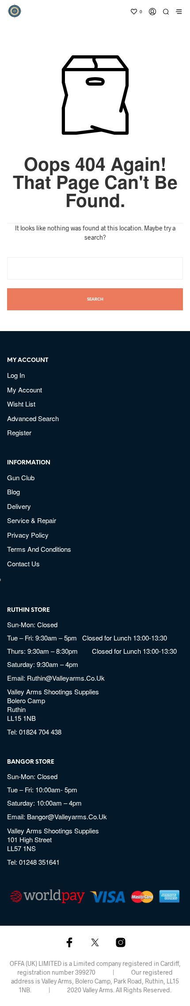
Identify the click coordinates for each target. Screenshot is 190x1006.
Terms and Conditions (39, 549)
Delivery (19, 506)
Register (19, 432)
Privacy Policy (28, 534)
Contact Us (23, 563)
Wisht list (21, 403)
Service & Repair (31, 520)
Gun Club (20, 477)
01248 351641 (39, 862)
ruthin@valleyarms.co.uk (66, 677)
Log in (16, 375)
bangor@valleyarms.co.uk (67, 816)
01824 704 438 (40, 731)
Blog (13, 491)
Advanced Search (33, 418)
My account (24, 389)
